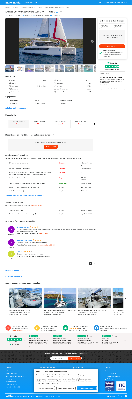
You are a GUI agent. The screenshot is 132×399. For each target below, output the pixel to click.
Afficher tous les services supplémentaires (23, 195)
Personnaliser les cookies (45, 388)
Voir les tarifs (51, 147)
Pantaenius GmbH (36, 205)
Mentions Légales (11, 381)
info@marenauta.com (113, 376)
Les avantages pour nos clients (15, 376)
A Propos (8, 371)
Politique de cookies (11, 384)
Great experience (23, 227)
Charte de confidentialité (13, 387)
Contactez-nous (109, 371)
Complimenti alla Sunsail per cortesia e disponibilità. (32, 242)
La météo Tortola (12, 276)
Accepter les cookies (87, 388)
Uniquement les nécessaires (66, 388)
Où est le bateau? (13, 270)
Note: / (78, 329)
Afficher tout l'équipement (16, 108)
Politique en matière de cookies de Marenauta (70, 381)
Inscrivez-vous (75, 358)
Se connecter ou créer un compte (113, 3)
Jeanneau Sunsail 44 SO (47, 245)
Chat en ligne (111, 379)
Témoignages (10, 379)
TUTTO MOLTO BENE (24, 240)
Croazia (19, 251)
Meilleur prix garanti (17, 330)
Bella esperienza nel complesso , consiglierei (30, 254)
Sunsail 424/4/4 (43, 234)
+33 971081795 (111, 373)
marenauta (12, 2)
